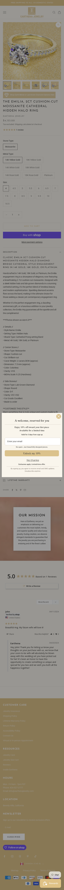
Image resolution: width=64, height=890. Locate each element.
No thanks (33, 460)
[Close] (58, 416)
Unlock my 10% (32, 453)
